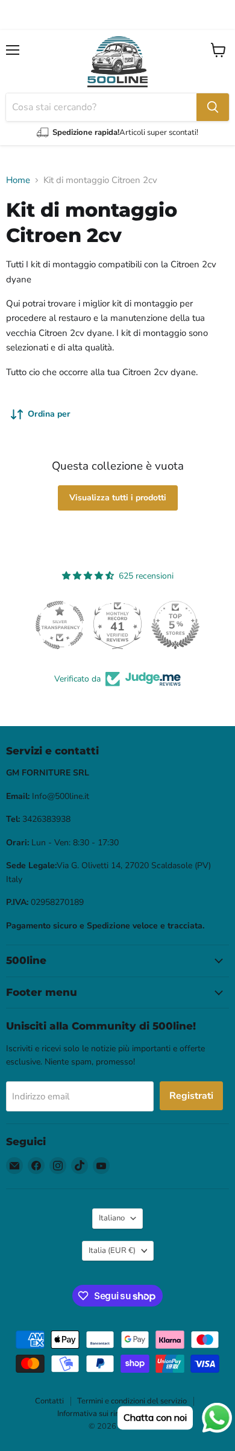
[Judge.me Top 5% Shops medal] (161, 625)
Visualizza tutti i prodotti (117, 497)
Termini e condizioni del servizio (132, 1401)
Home (18, 180)
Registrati (191, 1095)
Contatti (49, 1401)
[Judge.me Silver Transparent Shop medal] (45, 625)
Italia (112, 1250)
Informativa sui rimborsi (98, 1413)
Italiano (112, 1218)
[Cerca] (212, 107)
